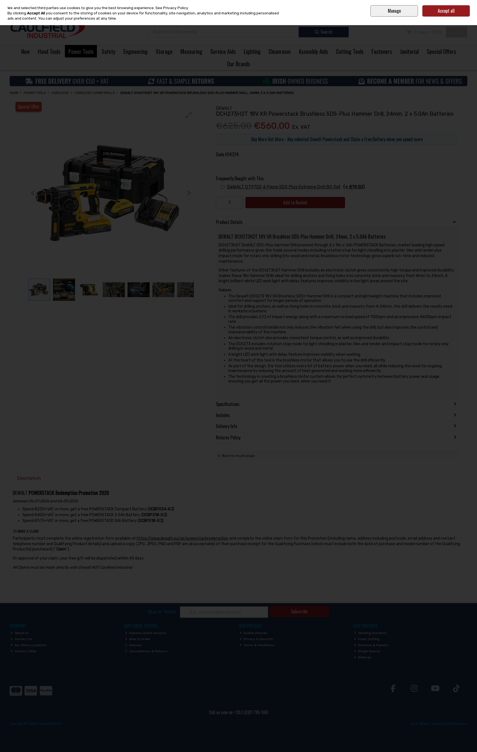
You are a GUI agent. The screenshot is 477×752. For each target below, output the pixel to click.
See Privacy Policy (171, 8)
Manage (394, 10)
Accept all (446, 10)
